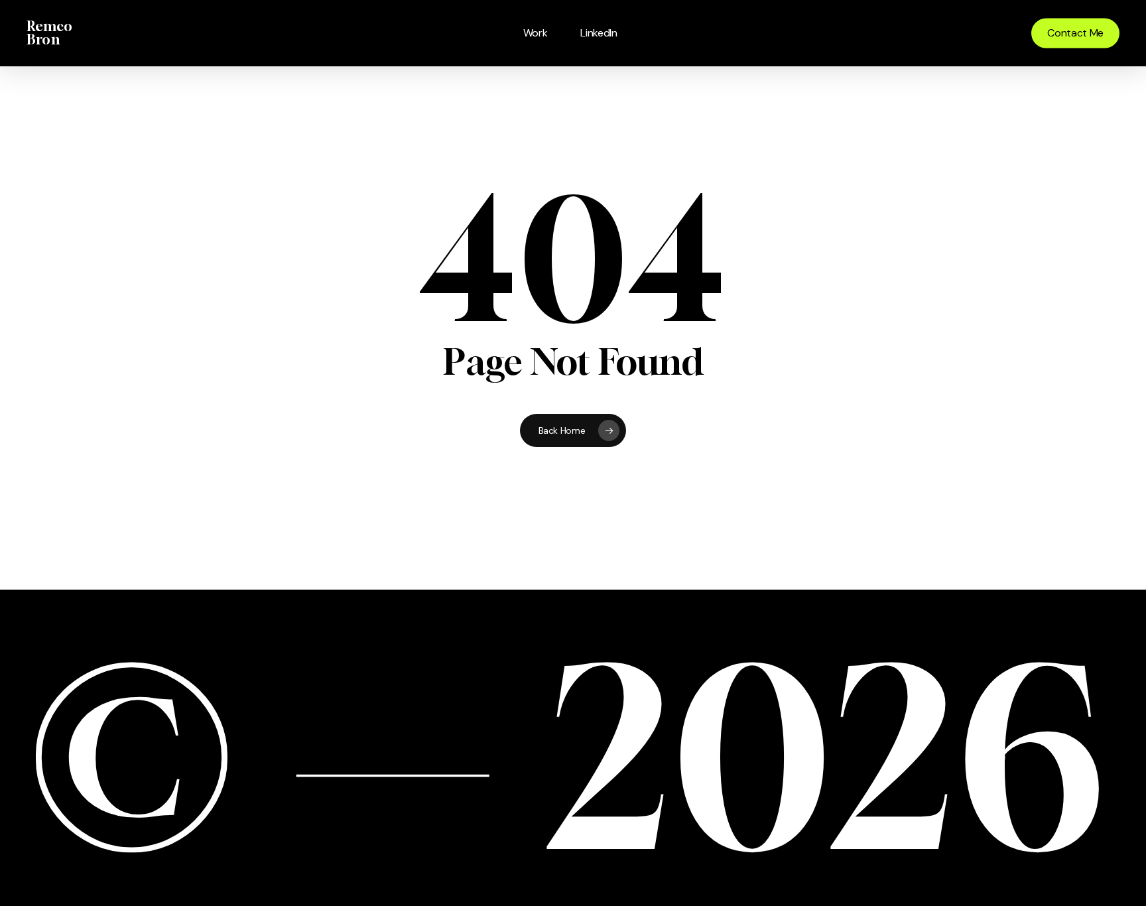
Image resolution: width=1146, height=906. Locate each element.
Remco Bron (49, 33)
